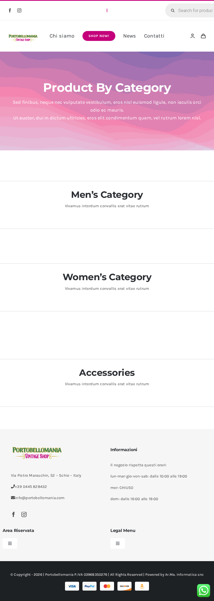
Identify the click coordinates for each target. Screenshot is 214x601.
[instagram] (19, 10)
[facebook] (10, 10)
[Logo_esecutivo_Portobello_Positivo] (23, 35)
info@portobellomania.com (39, 497)
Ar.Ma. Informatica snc (184, 574)
